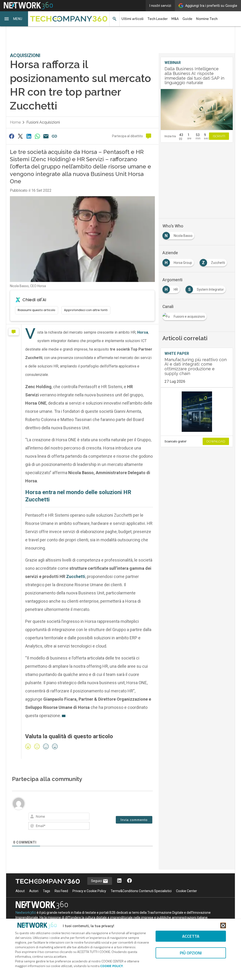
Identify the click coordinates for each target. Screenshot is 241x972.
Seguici (97, 881)
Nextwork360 (26, 912)
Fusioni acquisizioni (43, 122)
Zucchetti (75, 576)
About (20, 891)
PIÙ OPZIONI (191, 953)
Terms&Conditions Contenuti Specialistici (141, 891)
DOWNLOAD (215, 441)
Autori (33, 891)
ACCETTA (190, 936)
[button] (14, 18)
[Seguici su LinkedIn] (119, 881)
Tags (46, 891)
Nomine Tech (206, 19)
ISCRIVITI (219, 136)
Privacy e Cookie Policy (89, 891)
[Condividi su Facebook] (12, 136)
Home (15, 122)
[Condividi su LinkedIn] (28, 136)
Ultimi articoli (132, 19)
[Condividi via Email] (46, 136)
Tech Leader (157, 19)
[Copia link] (54, 136)
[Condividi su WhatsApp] (37, 136)
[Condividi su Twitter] (20, 136)
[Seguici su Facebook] (129, 881)
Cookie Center (186, 891)
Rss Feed (61, 891)
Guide (187, 19)
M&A (175, 19)
